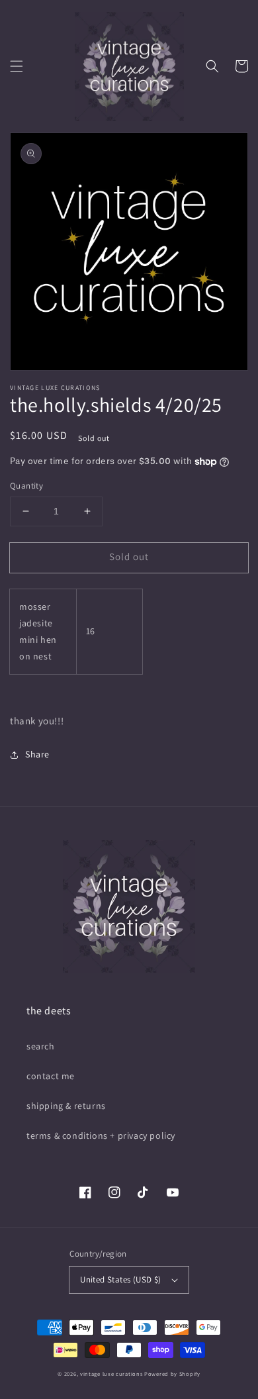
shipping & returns (66, 1106)
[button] (16, 66)
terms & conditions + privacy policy (100, 1135)
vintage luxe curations (111, 1373)
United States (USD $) (120, 1279)
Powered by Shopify (172, 1373)
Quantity (26, 485)
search (40, 1046)
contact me (50, 1076)
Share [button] (37, 754)
